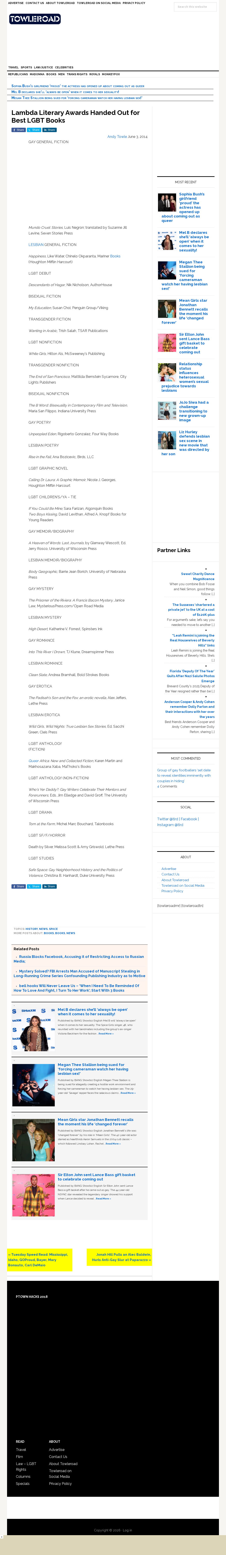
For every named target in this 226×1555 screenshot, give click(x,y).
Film (19, 1457)
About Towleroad (175, 880)
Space (53, 929)
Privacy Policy (172, 891)
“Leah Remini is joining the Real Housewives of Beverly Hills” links (192, 640)
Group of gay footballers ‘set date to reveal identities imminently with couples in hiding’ (184, 775)
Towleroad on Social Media (183, 886)
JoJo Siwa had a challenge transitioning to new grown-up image (194, 411)
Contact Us (170, 874)
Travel (21, 1450)
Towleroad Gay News (114, 19)
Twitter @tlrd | (169, 819)
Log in (127, 1530)
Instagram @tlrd (170, 825)
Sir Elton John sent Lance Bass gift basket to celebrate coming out (96, 1177)
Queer (33, 761)
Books (115, 256)
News (43, 929)
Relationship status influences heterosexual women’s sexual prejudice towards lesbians (185, 377)
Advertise (169, 869)
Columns (23, 1476)
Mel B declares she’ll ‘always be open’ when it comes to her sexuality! (65, 92)
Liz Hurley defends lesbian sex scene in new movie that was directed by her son (186, 443)
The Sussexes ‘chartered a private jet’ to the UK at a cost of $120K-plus (191, 610)
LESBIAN (35, 245)
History (32, 929)
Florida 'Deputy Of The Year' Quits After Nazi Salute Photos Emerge (191, 676)
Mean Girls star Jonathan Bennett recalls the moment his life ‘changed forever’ (96, 1121)
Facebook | (190, 819)
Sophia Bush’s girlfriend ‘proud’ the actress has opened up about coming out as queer (77, 86)
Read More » (106, 1033)
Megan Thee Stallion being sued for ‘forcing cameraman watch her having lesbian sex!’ (76, 98)
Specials (23, 1484)
